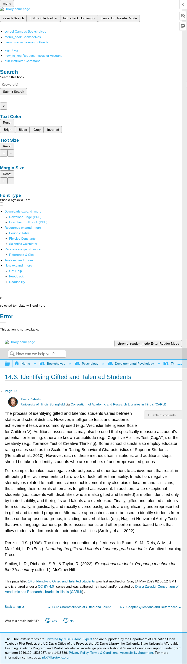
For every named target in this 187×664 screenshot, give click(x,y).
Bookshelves (56, 363)
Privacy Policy (78, 652)
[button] (16, 276)
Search (12, 354)
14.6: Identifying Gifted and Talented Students (61, 581)
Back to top (13, 606)
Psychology (90, 363)
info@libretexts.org (55, 657)
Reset (7, 122)
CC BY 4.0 (46, 586)
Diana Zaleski (31, 399)
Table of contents (163, 415)
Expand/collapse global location (179, 362)
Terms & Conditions (104, 652)
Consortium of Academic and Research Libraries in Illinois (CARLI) (118, 404)
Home (26, 363)
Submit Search (13, 91)
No (72, 621)
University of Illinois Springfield (43, 404)
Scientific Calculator (23, 244)
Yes (54, 621)
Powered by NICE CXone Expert (69, 639)
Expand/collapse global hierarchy (10, 364)
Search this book (12, 77)
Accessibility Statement (136, 652)
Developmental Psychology (134, 363)
